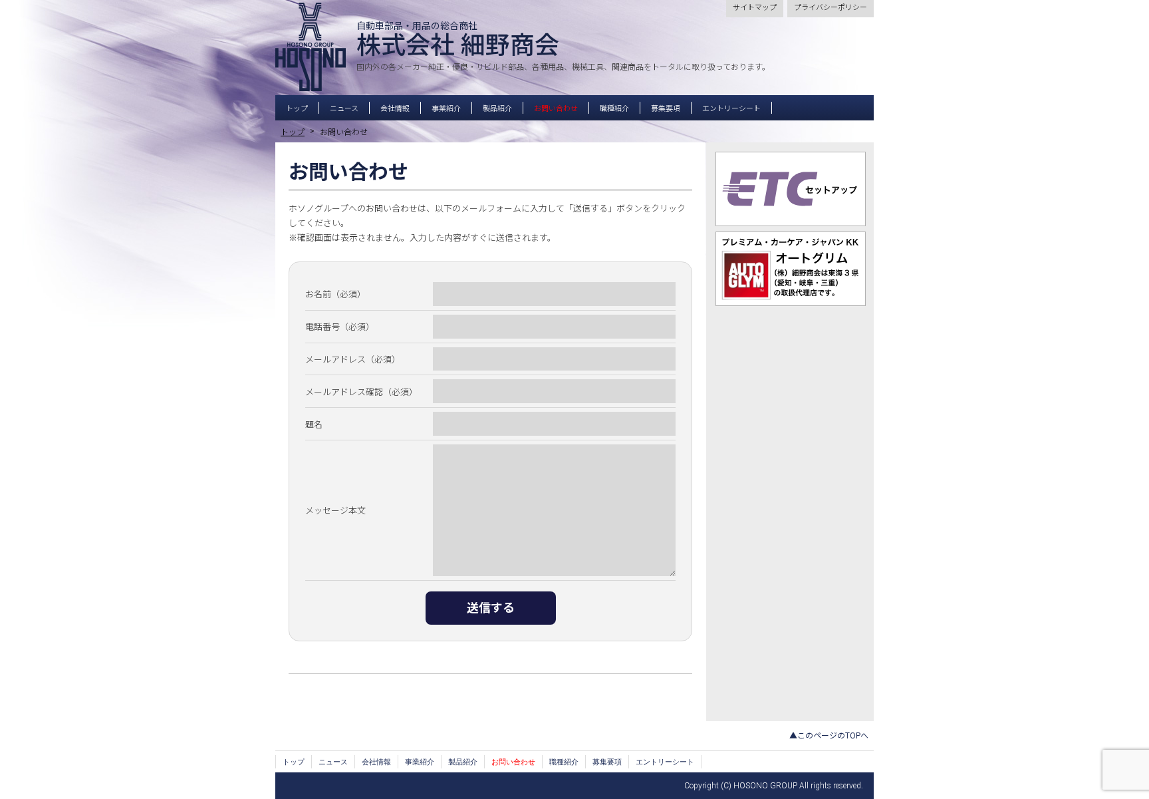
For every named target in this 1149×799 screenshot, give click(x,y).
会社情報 (395, 108)
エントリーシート (731, 108)
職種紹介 (614, 108)
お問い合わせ (556, 108)
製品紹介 (497, 108)
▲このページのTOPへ (828, 735)
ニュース (344, 108)
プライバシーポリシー (830, 7)
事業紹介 (446, 108)
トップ (297, 108)
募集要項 (665, 108)
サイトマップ (755, 7)
